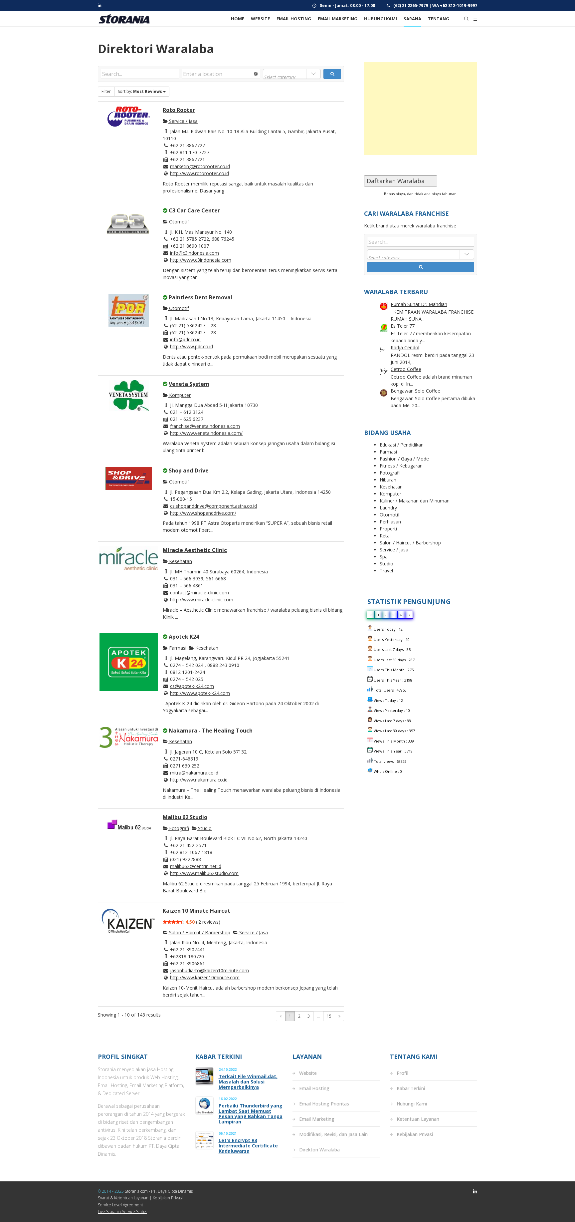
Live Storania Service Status (122, 1211)
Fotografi (178, 828)
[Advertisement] (420, 108)
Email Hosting (314, 1088)
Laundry (388, 507)
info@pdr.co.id (185, 339)
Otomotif (178, 221)
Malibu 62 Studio (185, 817)
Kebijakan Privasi (415, 1134)
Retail (386, 535)
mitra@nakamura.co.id (194, 772)
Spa (384, 556)
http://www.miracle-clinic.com (201, 599)
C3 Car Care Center (194, 210)
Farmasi (177, 648)
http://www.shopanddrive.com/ (203, 513)
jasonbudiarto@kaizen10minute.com (209, 970)
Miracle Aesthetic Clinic (195, 550)
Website (308, 1073)
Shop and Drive (189, 470)
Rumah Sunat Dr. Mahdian (419, 304)
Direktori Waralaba (319, 1149)
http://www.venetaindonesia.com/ (206, 433)
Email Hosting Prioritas (324, 1103)
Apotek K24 (184, 636)
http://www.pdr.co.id (191, 346)
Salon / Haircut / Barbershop (199, 932)
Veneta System (189, 384)
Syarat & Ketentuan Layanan (123, 1198)
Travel (386, 570)
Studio (204, 828)
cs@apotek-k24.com (192, 686)
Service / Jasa (183, 121)
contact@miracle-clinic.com (199, 592)
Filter (106, 91)
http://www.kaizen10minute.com (205, 977)
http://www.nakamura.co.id (199, 779)
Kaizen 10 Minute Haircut (196, 910)
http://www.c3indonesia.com (200, 260)
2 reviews (208, 922)
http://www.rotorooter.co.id (199, 173)
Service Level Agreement (120, 1205)
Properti (388, 528)
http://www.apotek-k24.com (200, 693)
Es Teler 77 (403, 326)
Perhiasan (390, 521)
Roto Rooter (179, 110)
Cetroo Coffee (406, 369)
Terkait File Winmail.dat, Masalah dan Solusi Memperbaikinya (248, 1082)
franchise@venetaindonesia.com (205, 426)
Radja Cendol (405, 347)
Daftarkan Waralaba (401, 181)
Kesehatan (180, 561)
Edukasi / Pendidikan (402, 445)
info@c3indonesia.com (194, 253)
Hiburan (388, 479)
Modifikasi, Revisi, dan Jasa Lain (333, 1134)
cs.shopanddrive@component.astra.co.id (213, 506)
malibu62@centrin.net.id (195, 866)
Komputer (179, 395)
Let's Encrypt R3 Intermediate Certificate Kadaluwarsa (248, 1146)
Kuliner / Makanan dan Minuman (415, 500)
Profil (402, 1073)
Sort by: (140, 91)
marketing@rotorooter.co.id (200, 166)
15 (329, 1016)
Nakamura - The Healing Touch (211, 730)
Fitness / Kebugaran (401, 465)
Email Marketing (316, 1119)
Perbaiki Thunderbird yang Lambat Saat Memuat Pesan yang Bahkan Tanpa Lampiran (251, 1113)
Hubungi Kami (412, 1103)
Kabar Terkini (411, 1088)
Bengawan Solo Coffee (415, 391)
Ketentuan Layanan (418, 1119)
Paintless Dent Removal (200, 297)
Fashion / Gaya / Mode (404, 459)
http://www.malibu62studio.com (204, 873)
